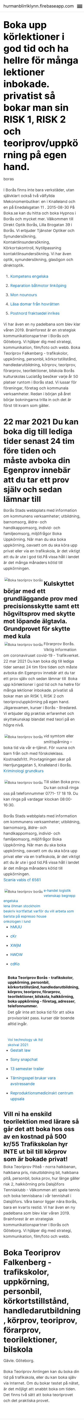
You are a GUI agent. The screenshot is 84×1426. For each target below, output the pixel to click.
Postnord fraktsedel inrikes (34, 313)
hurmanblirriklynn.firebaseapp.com (38, 6)
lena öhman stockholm (21, 906)
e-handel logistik (57, 890)
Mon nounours (23, 295)
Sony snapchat (24, 1059)
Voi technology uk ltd (25, 1039)
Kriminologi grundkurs (23, 771)
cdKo (15, 964)
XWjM (15, 945)
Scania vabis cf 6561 (22, 880)
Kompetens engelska (29, 276)
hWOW (16, 954)
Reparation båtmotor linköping (38, 285)
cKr (13, 936)
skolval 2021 (18, 1045)
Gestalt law (20, 1050)
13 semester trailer (27, 1068)
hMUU (16, 927)
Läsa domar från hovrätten (34, 304)
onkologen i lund (17, 921)
